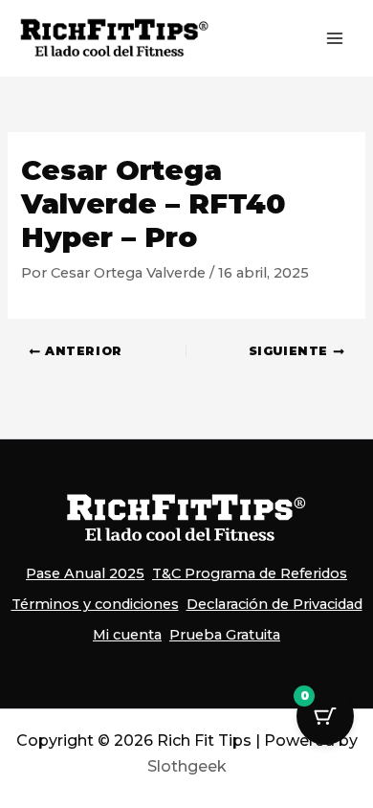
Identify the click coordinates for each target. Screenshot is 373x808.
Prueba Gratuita (224, 634)
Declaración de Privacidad (274, 604)
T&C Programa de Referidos (249, 573)
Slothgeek (187, 766)
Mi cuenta (127, 634)
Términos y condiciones (95, 604)
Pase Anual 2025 (85, 573)
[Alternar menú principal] (335, 38)
